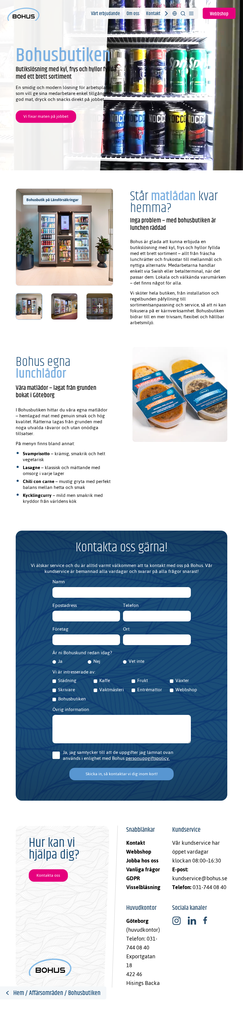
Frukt (142, 681)
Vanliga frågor (143, 869)
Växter (182, 681)
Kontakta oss (48, 875)
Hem (18, 993)
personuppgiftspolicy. (148, 758)
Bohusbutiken (72, 699)
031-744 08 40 (209, 887)
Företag (60, 629)
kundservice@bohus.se (199, 878)
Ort (126, 629)
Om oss (133, 13)
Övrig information (70, 710)
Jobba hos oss (142, 860)
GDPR (133, 878)
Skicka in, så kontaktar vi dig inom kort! (122, 774)
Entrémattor (149, 690)
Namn (58, 582)
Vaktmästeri (111, 690)
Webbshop (219, 14)
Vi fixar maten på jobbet (45, 117)
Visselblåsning (143, 887)
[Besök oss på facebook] (205, 921)
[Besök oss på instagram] (176, 921)
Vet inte (136, 661)
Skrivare (66, 690)
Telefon (131, 605)
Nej (96, 661)
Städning (67, 681)
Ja (60, 661)
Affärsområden (46, 993)
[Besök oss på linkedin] (192, 921)
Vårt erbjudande (105, 13)
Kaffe (104, 681)
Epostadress (64, 605)
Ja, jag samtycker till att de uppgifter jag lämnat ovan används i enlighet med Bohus (124, 755)
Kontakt (153, 13)
